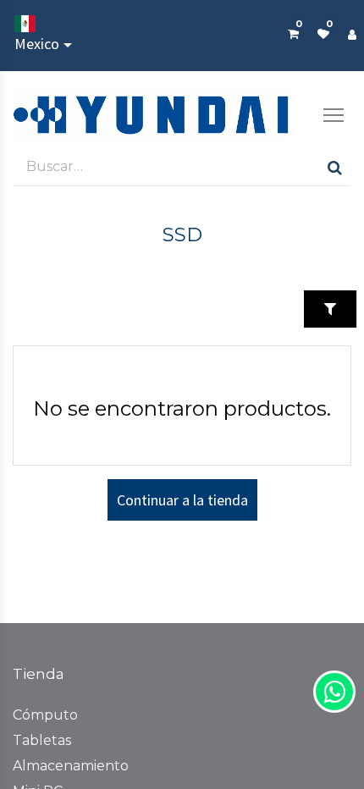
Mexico (36, 43)
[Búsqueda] (334, 166)
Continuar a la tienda (182, 500)
